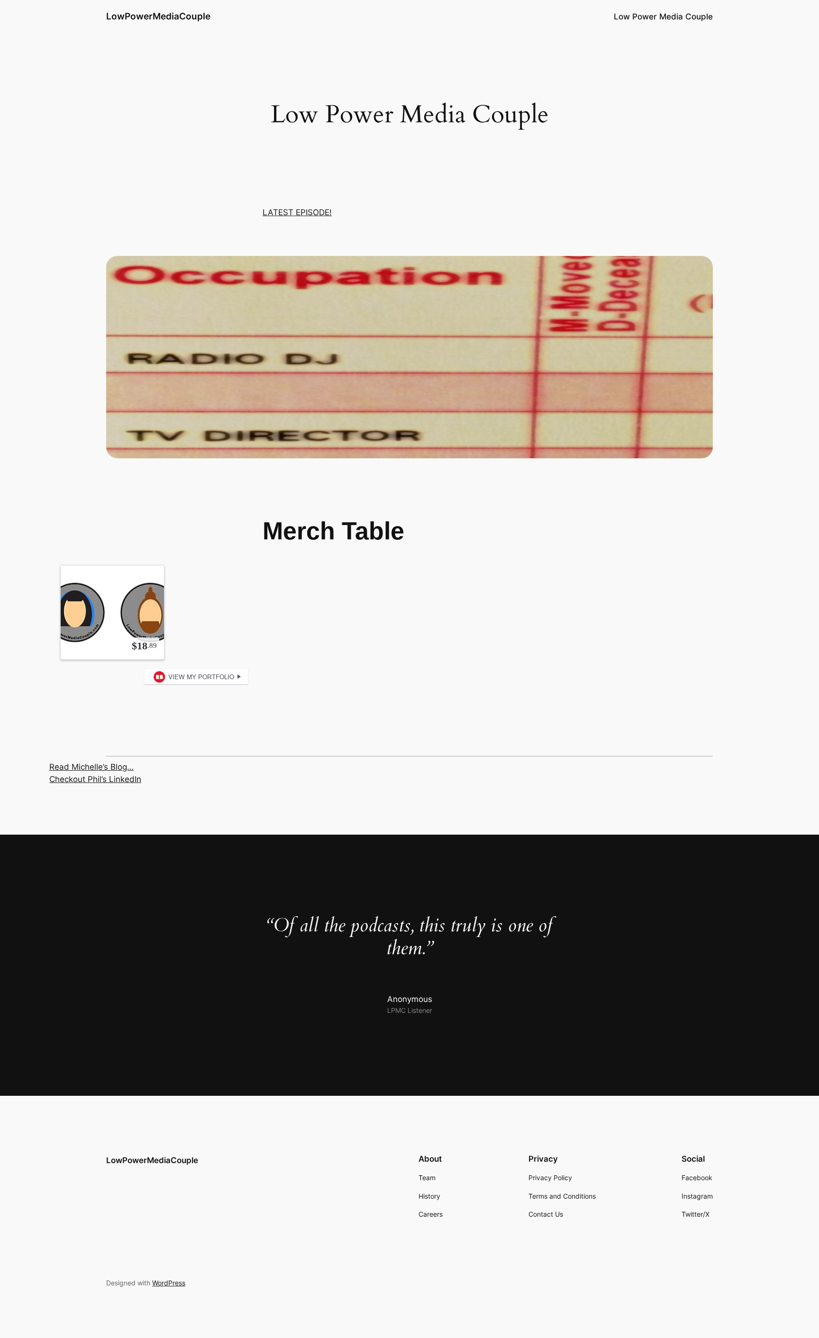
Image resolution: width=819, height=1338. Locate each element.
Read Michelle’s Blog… (91, 767)
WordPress (168, 1283)
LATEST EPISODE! (297, 212)
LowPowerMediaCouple (158, 16)
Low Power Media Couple (663, 16)
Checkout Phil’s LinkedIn (95, 779)
